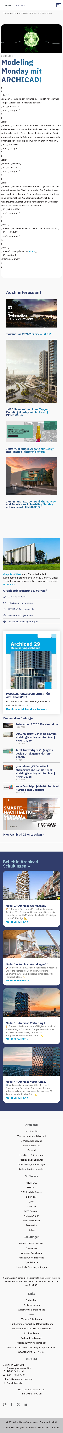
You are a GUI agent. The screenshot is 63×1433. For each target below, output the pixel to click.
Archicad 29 (31, 1131)
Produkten (9, 584)
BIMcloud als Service (31, 1140)
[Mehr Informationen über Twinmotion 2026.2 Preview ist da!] (31, 313)
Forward (31, 1150)
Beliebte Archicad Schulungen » (20, 864)
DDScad (31, 1206)
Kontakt (55, 1427)
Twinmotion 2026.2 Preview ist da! (28, 334)
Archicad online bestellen (31, 1169)
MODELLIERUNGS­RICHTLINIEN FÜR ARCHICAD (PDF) (28, 695)
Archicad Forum (31, 1333)
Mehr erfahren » (17, 921)
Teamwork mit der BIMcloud (31, 1136)
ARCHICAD (31, 1182)
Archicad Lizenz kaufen (31, 1159)
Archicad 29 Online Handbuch (31, 1342)
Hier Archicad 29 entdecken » (23, 834)
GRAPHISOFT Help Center (31, 1352)
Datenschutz (44, 1427)
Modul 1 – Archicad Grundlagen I (26, 905)
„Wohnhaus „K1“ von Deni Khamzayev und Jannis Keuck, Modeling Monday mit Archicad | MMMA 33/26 (31, 504)
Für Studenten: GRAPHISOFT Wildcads (31, 1328)
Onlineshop (31, 1300)
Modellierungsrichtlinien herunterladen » (26, 709)
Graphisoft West (12, 574)
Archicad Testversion (31, 1338)
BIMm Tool (31, 1196)
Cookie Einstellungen (14, 1427)
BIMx (31, 1201)
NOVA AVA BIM (31, 1215)
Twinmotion (31, 1225)
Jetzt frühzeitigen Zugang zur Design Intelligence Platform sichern (30, 450)
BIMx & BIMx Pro (31, 1145)
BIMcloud (31, 1187)
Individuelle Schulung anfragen (31, 1267)
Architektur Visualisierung (31, 1257)
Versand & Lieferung (31, 1319)
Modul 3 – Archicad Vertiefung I (25, 1023)
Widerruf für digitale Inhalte (31, 1309)
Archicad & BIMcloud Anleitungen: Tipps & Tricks (31, 1347)
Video (32, 251)
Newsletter (31, 1248)
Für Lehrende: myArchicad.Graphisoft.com (31, 1324)
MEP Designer (31, 1211)
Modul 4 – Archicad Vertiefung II (26, 1081)
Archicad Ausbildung (31, 1253)
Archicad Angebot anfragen (31, 1164)
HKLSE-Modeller (31, 1220)
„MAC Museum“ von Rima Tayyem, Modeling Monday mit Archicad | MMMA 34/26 (28, 412)
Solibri (32, 1230)
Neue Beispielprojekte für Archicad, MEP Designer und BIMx (37, 788)
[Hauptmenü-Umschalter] (58, 5)
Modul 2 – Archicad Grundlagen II (27, 964)
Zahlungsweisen (31, 1305)
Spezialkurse (31, 1262)
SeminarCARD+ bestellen (31, 1243)
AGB (31, 1314)
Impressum (31, 1427)
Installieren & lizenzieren (31, 1155)
